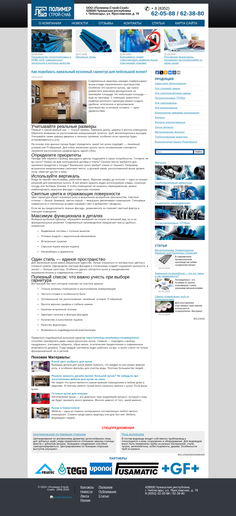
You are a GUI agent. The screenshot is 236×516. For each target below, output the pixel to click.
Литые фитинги (164, 127)
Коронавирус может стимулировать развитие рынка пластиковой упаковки (139, 59)
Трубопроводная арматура (171, 136)
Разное (85, 500)
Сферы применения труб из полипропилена (172, 298)
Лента (84, 496)
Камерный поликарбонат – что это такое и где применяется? (179, 275)
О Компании (50, 23)
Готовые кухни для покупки (70, 393)
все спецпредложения (191, 454)
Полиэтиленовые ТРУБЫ (170, 98)
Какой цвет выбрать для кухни (72, 361)
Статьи (158, 23)
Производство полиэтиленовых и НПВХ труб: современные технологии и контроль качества (51, 59)
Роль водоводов (133, 434)
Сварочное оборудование (170, 83)
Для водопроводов (166, 107)
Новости (80, 23)
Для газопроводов (166, 103)
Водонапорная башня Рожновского (176, 141)
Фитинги (160, 117)
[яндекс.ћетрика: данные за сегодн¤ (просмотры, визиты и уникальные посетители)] (61, 497)
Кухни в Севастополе (66, 407)
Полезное (105, 487)
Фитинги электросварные (170, 122)
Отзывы (105, 23)
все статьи (199, 318)
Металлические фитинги (170, 132)
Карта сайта (186, 23)
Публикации (107, 491)
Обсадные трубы (86, 56)
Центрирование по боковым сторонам (59, 434)
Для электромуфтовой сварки (173, 93)
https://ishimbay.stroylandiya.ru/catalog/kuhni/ (112, 337)
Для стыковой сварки (167, 88)
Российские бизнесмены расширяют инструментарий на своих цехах (183, 59)
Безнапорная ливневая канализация (177, 112)
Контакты (132, 23)
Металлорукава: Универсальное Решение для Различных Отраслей (176, 251)
